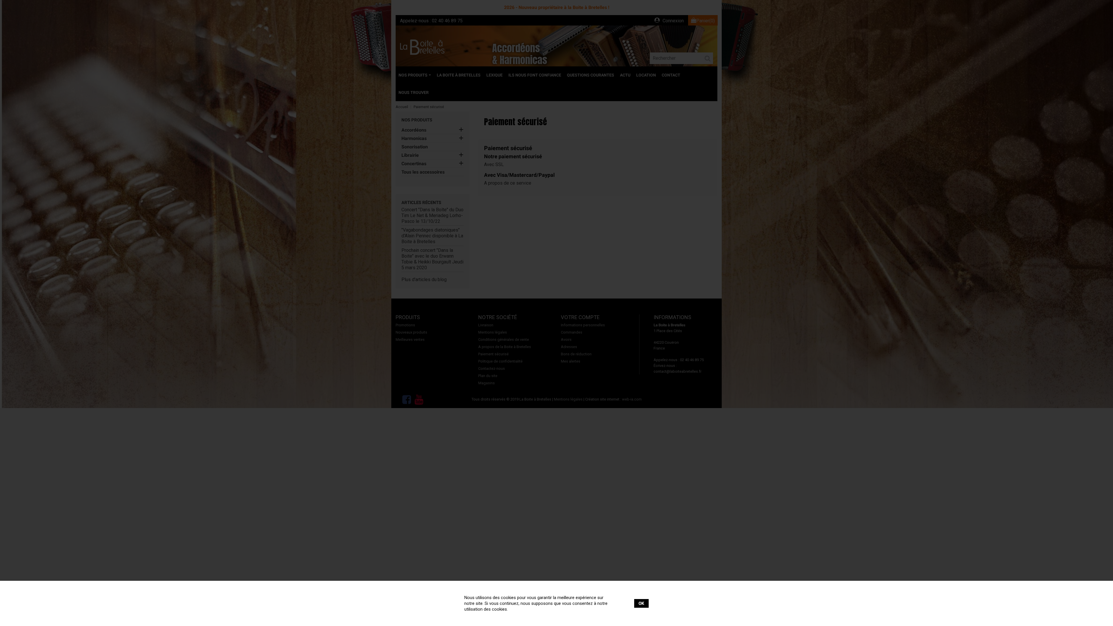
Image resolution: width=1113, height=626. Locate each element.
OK (641, 603)
